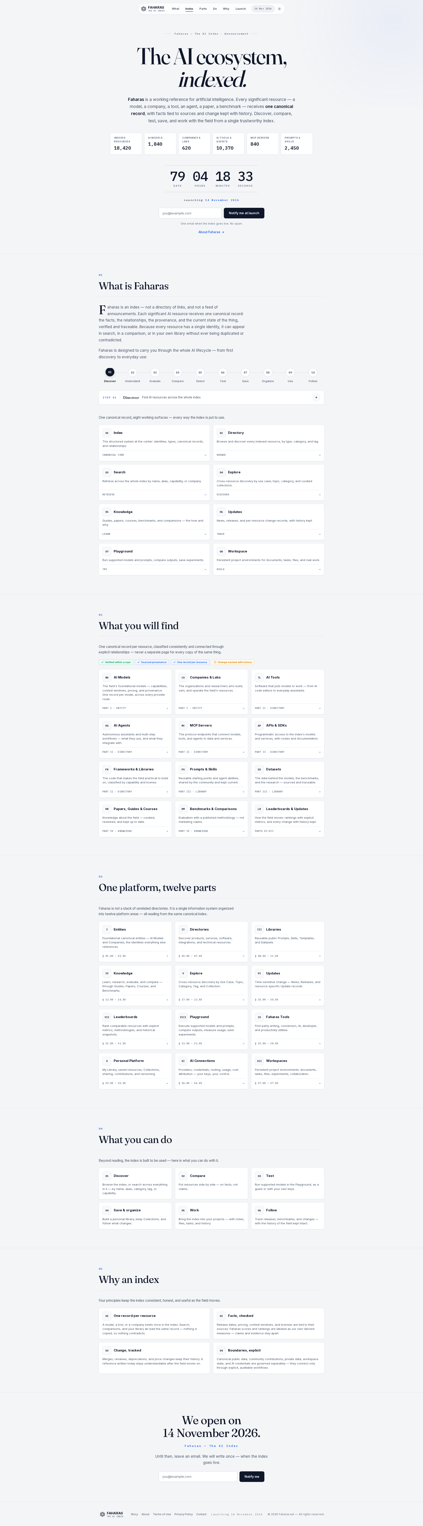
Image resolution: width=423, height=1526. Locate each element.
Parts (203, 8)
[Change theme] (279, 9)
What (175, 8)
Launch (241, 8)
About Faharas (211, 232)
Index (189, 8)
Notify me (252, 1476)
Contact (201, 1514)
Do (215, 8)
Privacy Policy (183, 1514)
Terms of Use (162, 1514)
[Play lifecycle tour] (316, 397)
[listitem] (110, 375)
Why (226, 8)
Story (134, 1514)
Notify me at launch (244, 213)
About (145, 1514)
